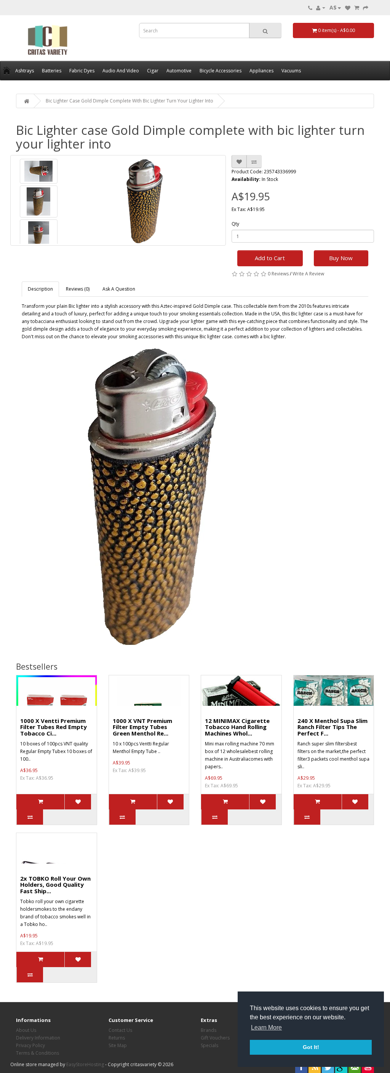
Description (40, 289)
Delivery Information (38, 1038)
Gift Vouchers (215, 1038)
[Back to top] (365, 1048)
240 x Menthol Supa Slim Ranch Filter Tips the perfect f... (332, 727)
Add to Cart (270, 258)
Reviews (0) (78, 289)
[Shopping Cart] (356, 7)
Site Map (118, 1045)
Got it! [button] (311, 1047)
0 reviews (278, 273)
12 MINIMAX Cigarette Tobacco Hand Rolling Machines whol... (237, 727)
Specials (209, 1045)
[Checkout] (365, 7)
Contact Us (120, 1030)
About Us (26, 1030)
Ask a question (118, 289)
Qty (235, 224)
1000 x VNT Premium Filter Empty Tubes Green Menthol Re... (142, 727)
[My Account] (320, 7)
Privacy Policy (30, 1045)
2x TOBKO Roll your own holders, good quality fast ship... (55, 885)
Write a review (308, 273)
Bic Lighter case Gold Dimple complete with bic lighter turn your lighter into (129, 101)
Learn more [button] (266, 1027)
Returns (117, 1038)
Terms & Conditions (37, 1053)
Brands (208, 1030)
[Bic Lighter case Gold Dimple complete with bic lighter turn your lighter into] (39, 171)
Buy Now (341, 258)
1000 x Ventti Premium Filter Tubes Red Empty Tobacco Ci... (53, 727)
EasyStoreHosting (85, 1064)
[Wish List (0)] (347, 7)
